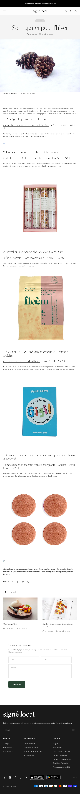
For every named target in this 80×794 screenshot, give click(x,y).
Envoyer (17, 684)
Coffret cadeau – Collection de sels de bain (26, 158)
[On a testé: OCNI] (20, 609)
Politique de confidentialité (40, 650)
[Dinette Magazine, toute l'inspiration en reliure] (59, 609)
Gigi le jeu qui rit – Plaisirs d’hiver (21, 361)
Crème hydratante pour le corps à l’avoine (26, 125)
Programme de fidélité (31, 747)
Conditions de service (58, 650)
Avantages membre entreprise (33, 751)
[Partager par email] (28, 582)
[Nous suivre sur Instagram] (10, 777)
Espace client (57, 747)
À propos (6, 743)
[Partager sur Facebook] (12, 582)
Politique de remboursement (62, 759)
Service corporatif (29, 743)
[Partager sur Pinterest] (23, 582)
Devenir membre (29, 755)
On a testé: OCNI (9, 624)
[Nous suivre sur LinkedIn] (26, 777)
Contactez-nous (8, 747)
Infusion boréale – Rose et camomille (23, 257)
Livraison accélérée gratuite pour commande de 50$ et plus (40, 3)
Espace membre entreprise (61, 751)
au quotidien (40, 21)
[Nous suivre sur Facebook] (4, 777)
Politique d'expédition (60, 755)
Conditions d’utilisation (60, 763)
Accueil (5, 93)
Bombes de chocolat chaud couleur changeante (29, 464)
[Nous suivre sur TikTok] (20, 777)
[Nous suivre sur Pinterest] (15, 777)
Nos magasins (7, 751)
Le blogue (14, 93)
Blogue (55, 743)
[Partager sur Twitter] (18, 582)
